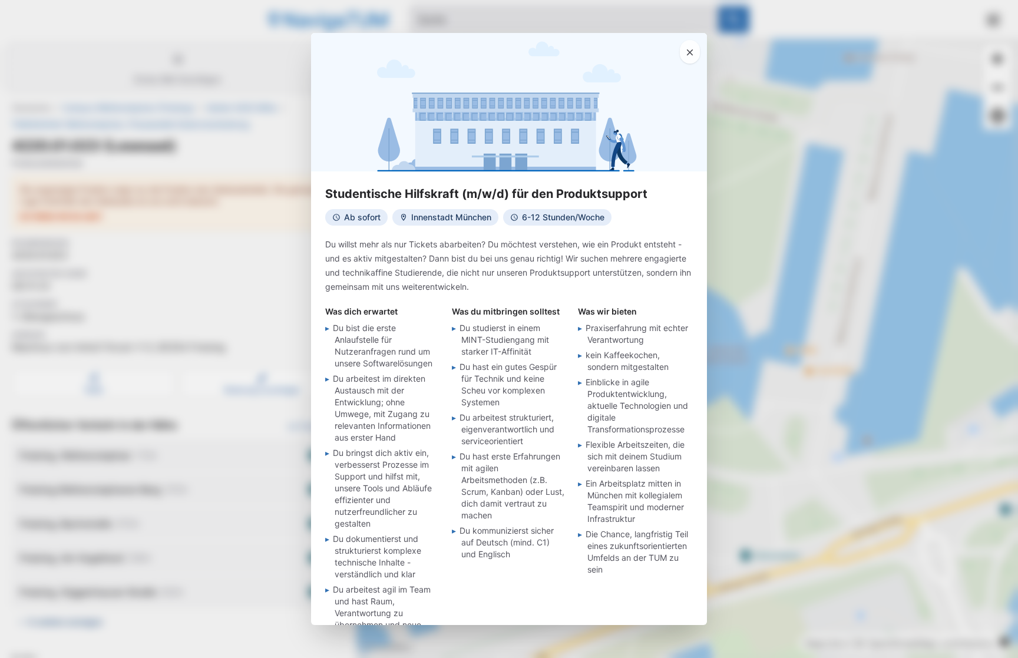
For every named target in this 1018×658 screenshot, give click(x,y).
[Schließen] (690, 52)
